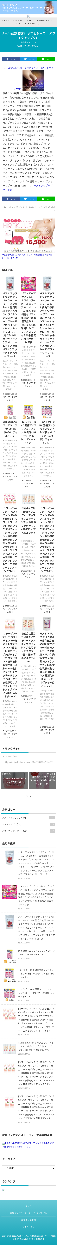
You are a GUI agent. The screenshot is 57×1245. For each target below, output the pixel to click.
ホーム (28, 796)
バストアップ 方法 (28, 824)
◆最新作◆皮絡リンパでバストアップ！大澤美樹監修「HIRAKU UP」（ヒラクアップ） (27, 256)
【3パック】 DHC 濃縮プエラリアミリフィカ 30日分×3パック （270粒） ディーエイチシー (47, 432)
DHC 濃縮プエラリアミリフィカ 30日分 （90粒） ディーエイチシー (9, 428)
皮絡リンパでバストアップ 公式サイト (28, 1213)
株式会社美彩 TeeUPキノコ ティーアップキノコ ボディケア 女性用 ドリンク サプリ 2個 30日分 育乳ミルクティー (28, 647)
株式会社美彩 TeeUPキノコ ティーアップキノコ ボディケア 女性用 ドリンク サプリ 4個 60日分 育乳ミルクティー (28, 522)
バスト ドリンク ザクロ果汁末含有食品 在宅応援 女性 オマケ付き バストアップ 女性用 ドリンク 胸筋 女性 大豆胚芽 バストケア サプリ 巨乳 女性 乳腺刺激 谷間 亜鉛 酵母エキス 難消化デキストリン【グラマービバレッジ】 (47, 660)
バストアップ (9, 5)
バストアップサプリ (39, 207)
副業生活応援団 (28, 1219)
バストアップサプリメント (29, 46)
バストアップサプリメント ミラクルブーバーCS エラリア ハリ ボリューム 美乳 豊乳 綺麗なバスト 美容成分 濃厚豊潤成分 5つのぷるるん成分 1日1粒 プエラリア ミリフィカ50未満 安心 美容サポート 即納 (28, 318)
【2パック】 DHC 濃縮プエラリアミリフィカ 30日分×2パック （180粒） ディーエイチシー (28, 432)
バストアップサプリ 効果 (28, 831)
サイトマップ (28, 1226)
